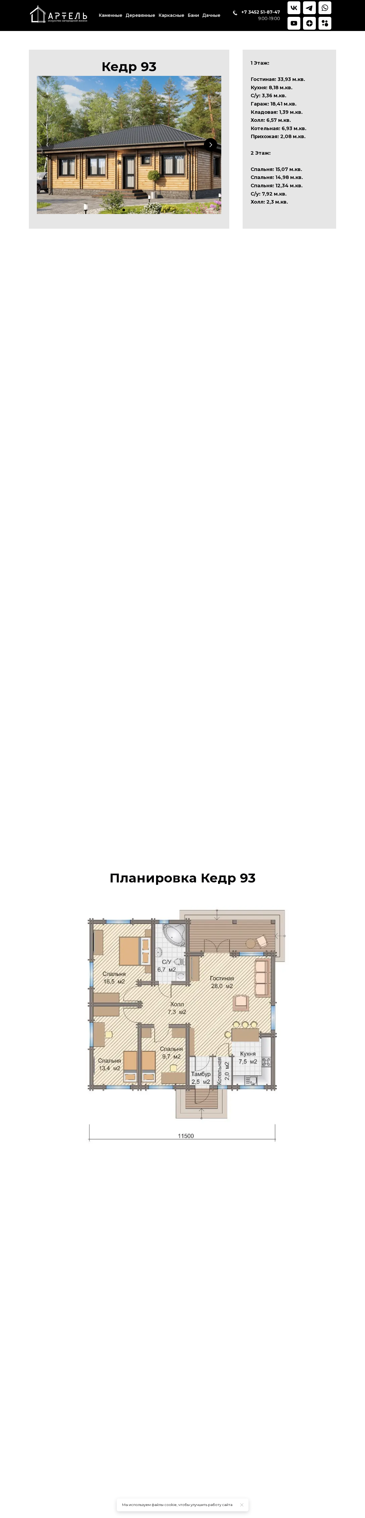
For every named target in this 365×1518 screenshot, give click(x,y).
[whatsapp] (325, 7)
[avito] (325, 23)
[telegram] (309, 7)
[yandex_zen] (309, 23)
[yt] (294, 23)
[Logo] (59, 15)
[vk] (294, 7)
